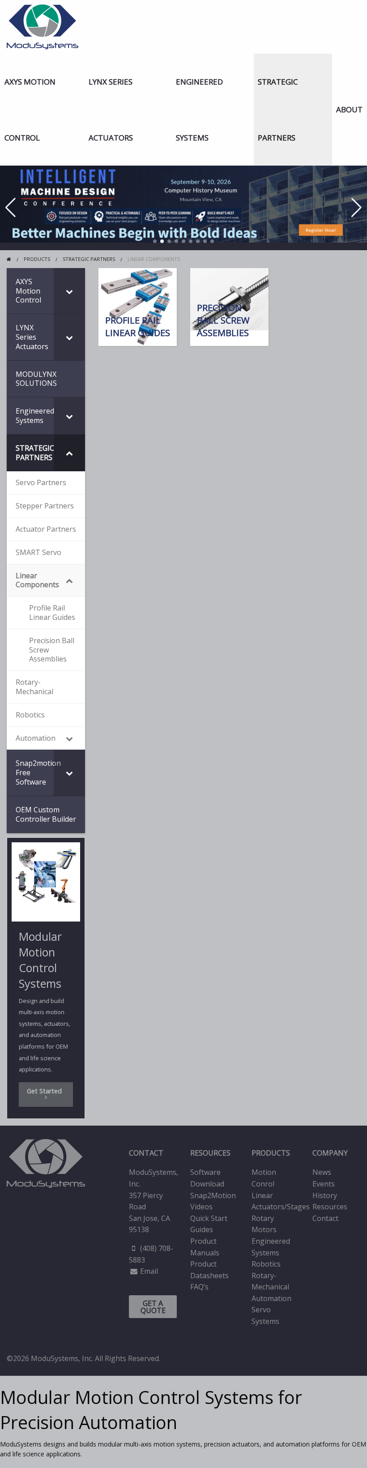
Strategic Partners (278, 110)
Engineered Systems (199, 110)
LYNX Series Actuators (111, 110)
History (324, 1195)
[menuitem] (42, 110)
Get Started (46, 1091)
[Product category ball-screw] (229, 307)
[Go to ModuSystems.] (9, 259)
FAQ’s (199, 1287)
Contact (325, 1218)
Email (149, 1271)
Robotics (266, 1264)
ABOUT (349, 109)
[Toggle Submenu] (69, 291)
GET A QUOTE (153, 1306)
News (321, 1172)
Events (323, 1184)
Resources (329, 1207)
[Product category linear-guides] (137, 307)
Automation (271, 1298)
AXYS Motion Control (29, 110)
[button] (155, 241)
